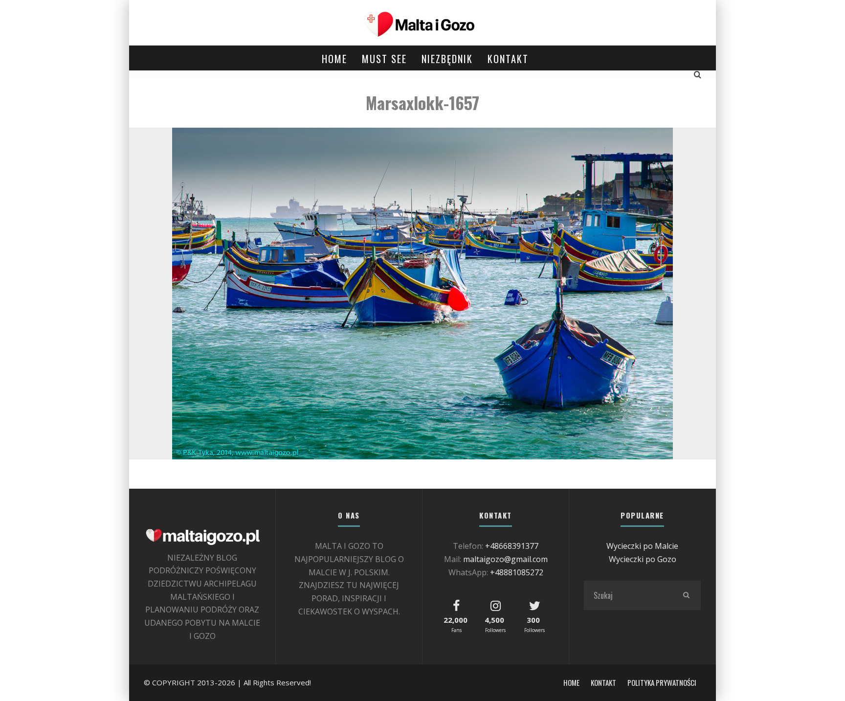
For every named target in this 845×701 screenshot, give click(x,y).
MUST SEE (384, 58)
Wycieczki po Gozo (642, 559)
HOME (334, 58)
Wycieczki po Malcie (642, 546)
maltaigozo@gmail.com (505, 559)
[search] (686, 595)
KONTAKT (508, 58)
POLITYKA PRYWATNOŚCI (661, 682)
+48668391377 (511, 546)
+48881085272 (516, 572)
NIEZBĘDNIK (447, 58)
